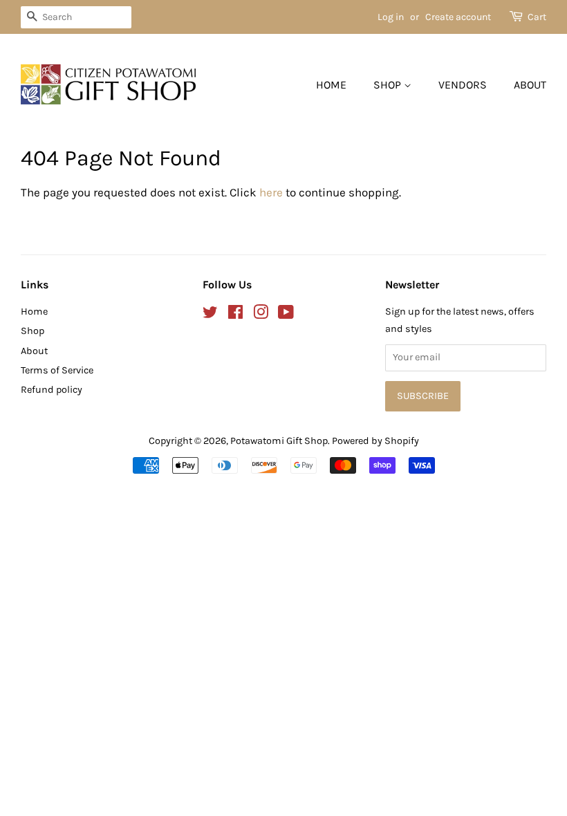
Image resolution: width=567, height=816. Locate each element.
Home (331, 84)
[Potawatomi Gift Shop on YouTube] (286, 315)
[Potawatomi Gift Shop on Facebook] (235, 315)
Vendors (462, 84)
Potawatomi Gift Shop (279, 441)
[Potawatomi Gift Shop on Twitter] (210, 315)
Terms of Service (57, 370)
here (271, 192)
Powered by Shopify (375, 441)
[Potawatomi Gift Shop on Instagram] (260, 315)
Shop (388, 84)
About (530, 84)
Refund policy (51, 390)
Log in (391, 17)
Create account (458, 17)
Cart (537, 17)
